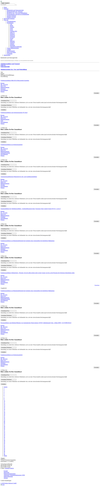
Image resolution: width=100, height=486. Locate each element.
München (12, 41)
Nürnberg (12, 42)
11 (4, 402)
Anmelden (96, 93)
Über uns (6, 20)
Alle (11, 24)
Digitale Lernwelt (11, 17)
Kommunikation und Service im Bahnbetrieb (18, 14)
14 (4, 406)
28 (4, 426)
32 (4, 432)
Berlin (11, 25)
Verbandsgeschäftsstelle (16, 46)
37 (4, 439)
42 (4, 446)
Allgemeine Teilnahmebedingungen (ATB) (14, 475)
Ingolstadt (12, 45)
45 (4, 450)
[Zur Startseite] (1, 1)
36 (4, 437)
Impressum (6, 472)
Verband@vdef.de (9, 468)
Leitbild (9, 49)
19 (4, 413)
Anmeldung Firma (5, 100)
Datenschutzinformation (10, 473)
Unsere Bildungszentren (13, 48)
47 (4, 453)
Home (5, 7)
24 (4, 420)
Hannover (12, 35)
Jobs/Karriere (7, 55)
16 (4, 409)
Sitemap (6, 478)
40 (4, 443)
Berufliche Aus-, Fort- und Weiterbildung (17, 13)
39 (4, 441)
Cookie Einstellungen (6, 480)
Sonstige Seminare (11, 15)
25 (4, 422)
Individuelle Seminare (9, 18)
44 (4, 448)
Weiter (5, 455)
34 (4, 434)
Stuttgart (12, 44)
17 (4, 410)
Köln (11, 39)
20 (4, 415)
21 (4, 416)
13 (4, 405)
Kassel (11, 38)
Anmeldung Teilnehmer (6, 105)
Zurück (5, 387)
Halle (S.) (12, 32)
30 (4, 429)
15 (4, 408)
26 (4, 423)
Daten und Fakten (11, 52)
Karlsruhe (12, 37)
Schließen (3, 109)
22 (4, 417)
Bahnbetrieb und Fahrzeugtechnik (15, 10)
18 (4, 412)
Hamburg (12, 34)
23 (4, 419)
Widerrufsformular (8, 476)
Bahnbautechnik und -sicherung (15, 11)
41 (4, 444)
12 (4, 403)
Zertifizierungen (11, 51)
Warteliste (97, 285)
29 (4, 427)
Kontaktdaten (10, 22)
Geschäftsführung (11, 21)
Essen (11, 29)
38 (4, 440)
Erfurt (11, 28)
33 (4, 433)
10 (4, 401)
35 (4, 436)
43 (4, 447)
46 (4, 451)
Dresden (12, 27)
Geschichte (9, 53)
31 (4, 430)
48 (4, 454)
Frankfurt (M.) (13, 31)
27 (4, 424)
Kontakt (6, 471)
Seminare (6, 8)
